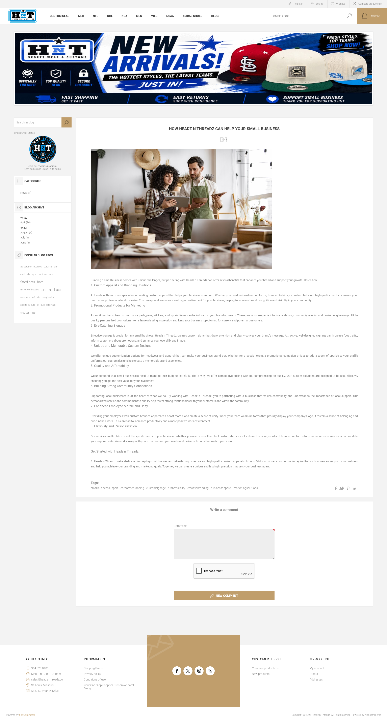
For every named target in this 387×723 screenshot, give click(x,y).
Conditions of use (95, 679)
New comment (227, 596)
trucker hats (27, 312)
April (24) (25, 222)
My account (317, 668)
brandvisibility (176, 488)
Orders (314, 673)
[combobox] (305, 16)
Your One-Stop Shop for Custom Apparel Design (109, 687)
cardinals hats (45, 274)
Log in (319, 3)
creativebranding (198, 488)
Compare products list (370, 3)
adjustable (25, 266)
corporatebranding (132, 488)
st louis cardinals (46, 304)
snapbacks (48, 297)
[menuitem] (111, 668)
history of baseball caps (33, 289)
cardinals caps (28, 274)
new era (25, 297)
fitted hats (27, 282)
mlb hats (54, 290)
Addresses (316, 679)
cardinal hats (50, 266)
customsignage (156, 488)
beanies (37, 266)
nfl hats (36, 297)
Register (298, 3)
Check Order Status (24, 133)
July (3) (24, 237)
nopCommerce (27, 715)
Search (349, 16)
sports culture (27, 304)
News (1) (25, 192)
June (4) (25, 242)
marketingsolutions (246, 488)
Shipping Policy (93, 668)
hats (40, 282)
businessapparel (221, 488)
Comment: (180, 525)
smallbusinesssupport (104, 488)
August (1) (26, 232)
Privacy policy (92, 673)
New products (260, 673)
